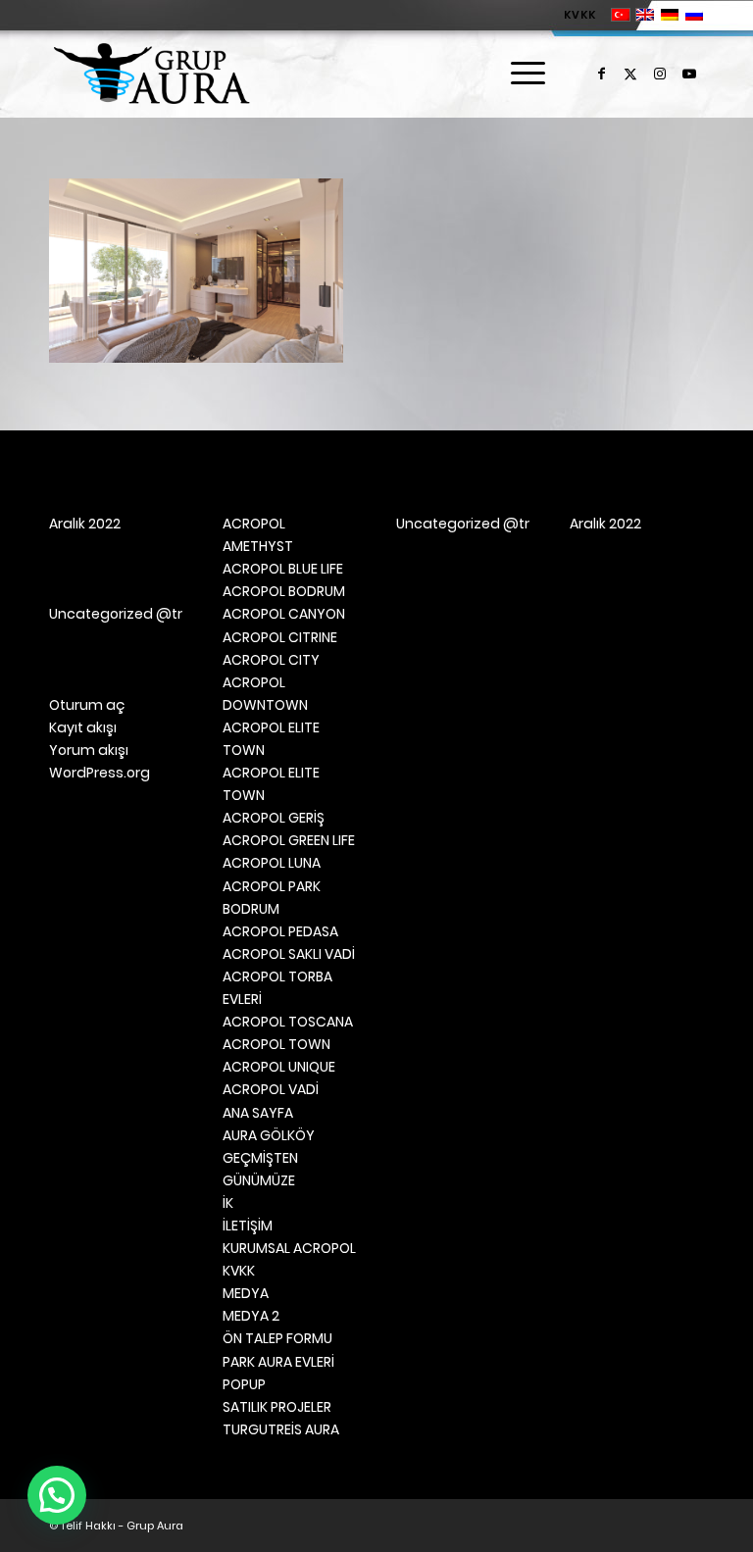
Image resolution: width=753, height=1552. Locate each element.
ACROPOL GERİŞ (274, 817)
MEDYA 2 (251, 1316)
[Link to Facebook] (601, 73)
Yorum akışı (88, 750)
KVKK (580, 15)
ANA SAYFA (258, 1113)
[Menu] (518, 73)
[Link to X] (630, 73)
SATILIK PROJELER (277, 1407)
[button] (56, 1495)
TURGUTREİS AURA (281, 1429)
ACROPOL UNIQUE (279, 1066)
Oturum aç (87, 705)
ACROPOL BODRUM (284, 591)
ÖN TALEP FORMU (277, 1338)
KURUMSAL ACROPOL (289, 1248)
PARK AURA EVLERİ (278, 1362)
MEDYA (246, 1293)
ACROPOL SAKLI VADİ (289, 954)
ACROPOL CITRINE (280, 637)
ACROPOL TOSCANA (288, 1021)
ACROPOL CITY (271, 660)
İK (228, 1203)
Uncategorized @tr (115, 614)
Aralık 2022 (85, 523)
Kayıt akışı (83, 727)
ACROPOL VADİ (271, 1089)
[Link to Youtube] (689, 73)
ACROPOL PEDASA (280, 931)
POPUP (244, 1384)
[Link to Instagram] (660, 73)
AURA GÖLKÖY (269, 1135)
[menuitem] (575, 15)
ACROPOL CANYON (284, 614)
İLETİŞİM (248, 1225)
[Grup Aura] (151, 73)
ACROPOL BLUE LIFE (283, 568)
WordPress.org (99, 772)
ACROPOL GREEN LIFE (289, 840)
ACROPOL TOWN (276, 1044)
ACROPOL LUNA (272, 863)
